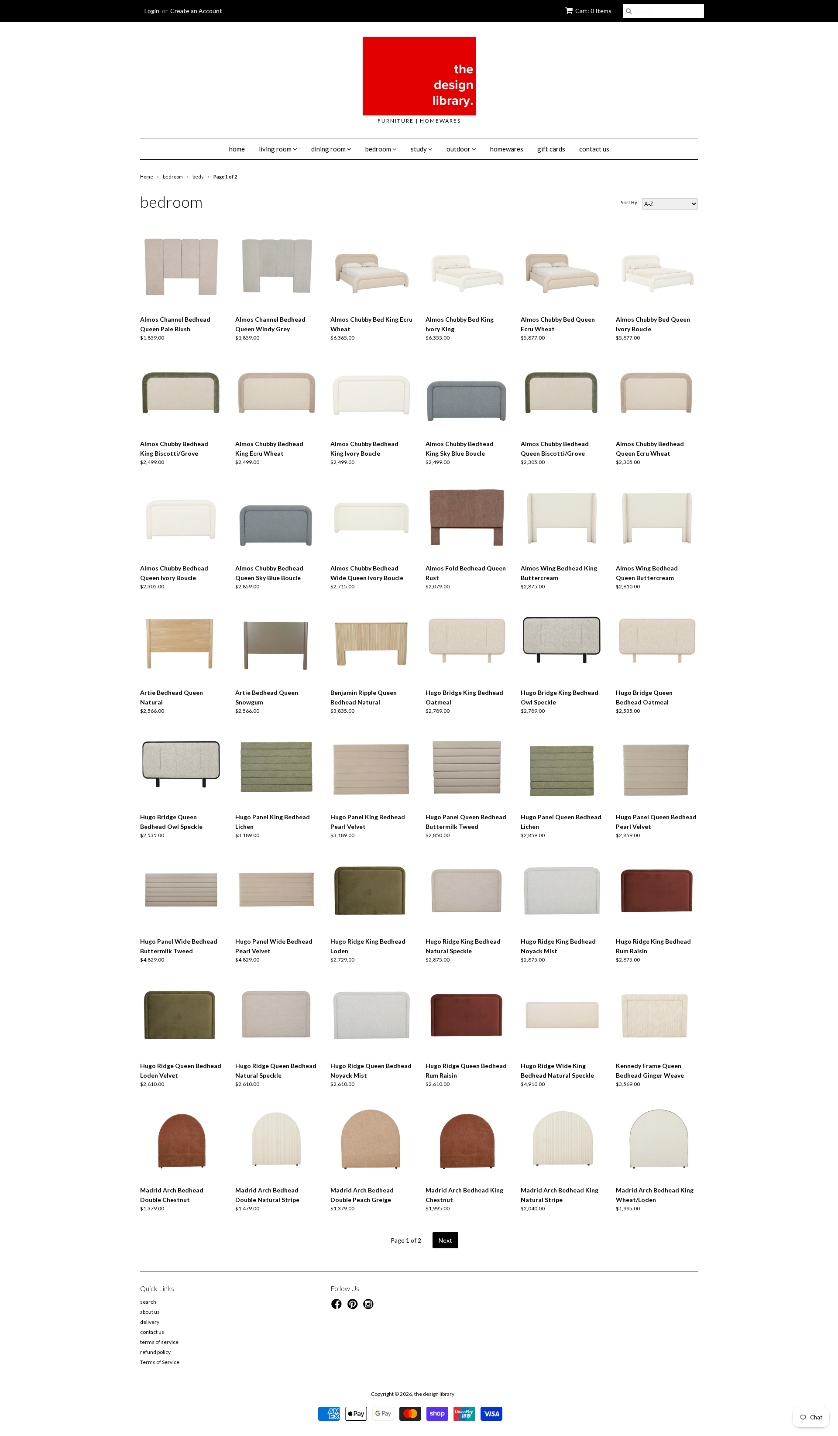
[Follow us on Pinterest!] (354, 1307)
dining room (329, 149)
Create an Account (196, 10)
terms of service (159, 1342)
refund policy (155, 1352)
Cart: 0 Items (593, 10)
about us (150, 1312)
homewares (506, 149)
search (148, 1302)
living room (276, 149)
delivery (149, 1322)
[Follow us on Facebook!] (337, 1307)
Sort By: (630, 202)
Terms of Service (159, 1362)
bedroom (378, 149)
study (419, 149)
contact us (594, 149)
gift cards (551, 149)
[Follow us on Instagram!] (369, 1307)
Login (151, 10)
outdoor (459, 149)
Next (445, 1240)
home (237, 149)
